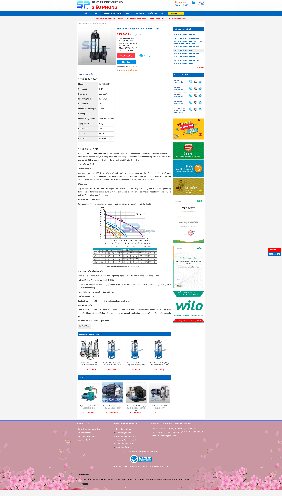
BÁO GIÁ (272, 250)
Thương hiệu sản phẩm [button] (111, 13)
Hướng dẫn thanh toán (124, 429)
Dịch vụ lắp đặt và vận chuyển (126, 440)
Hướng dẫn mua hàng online (126, 436)
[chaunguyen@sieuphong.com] (195, 95)
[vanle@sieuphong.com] (195, 88)
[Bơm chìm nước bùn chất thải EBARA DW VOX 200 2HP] (89, 349)
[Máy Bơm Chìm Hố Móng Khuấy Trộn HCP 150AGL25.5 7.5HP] (112, 349)
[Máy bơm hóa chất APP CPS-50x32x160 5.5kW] (159, 392)
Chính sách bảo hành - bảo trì (126, 444)
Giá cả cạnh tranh (84, 433)
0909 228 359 (178, 90)
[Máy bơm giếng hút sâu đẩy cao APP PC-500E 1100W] (89, 392)
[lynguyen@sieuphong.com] (195, 81)
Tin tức (128, 13)
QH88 (1, 495)
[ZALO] (200, 82)
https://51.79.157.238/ (7, 493)
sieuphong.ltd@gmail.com (130, 70)
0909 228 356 (178, 103)
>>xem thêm (200, 67)
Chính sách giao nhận (123, 433)
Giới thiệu (94, 13)
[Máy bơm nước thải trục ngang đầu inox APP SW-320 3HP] (112, 392)
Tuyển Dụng (152, 13)
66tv (1, 491)
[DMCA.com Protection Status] (83, 484)
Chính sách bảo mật (123, 447)
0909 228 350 (178, 97)
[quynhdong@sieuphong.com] (195, 102)
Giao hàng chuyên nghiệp (87, 436)
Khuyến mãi (139, 13)
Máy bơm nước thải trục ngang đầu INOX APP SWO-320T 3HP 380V (136, 408)
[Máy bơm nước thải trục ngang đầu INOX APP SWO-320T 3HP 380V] (136, 392)
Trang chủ (83, 13)
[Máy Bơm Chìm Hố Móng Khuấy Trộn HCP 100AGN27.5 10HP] (136, 349)
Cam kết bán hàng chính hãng (89, 429)
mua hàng (126, 55)
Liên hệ (163, 13)
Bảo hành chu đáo (85, 440)
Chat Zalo (126, 62)
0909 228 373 (274, 254)
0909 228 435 (178, 112)
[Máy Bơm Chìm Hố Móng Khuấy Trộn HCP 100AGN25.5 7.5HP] (159, 349)
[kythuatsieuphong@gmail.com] (195, 109)
